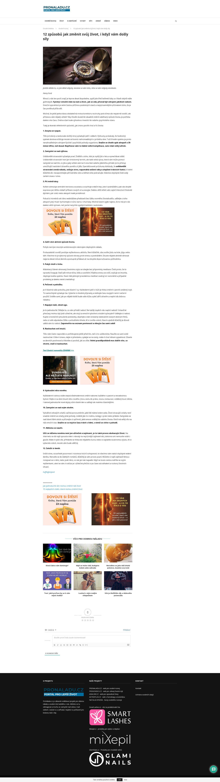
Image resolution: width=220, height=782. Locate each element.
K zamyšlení (72, 21)
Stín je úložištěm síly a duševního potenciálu (118, 594)
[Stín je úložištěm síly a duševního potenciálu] (118, 580)
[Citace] (73, 645)
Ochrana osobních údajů (144, 695)
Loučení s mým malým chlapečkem (87, 594)
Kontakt (138, 688)
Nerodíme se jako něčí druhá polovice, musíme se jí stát (118, 566)
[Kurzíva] (57, 645)
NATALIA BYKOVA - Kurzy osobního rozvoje (105, 700)
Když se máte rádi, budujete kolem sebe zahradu (87, 566)
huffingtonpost (49, 472)
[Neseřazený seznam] (70, 645)
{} (83, 645)
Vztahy (83, 21)
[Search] (176, 21)
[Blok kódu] (77, 645)
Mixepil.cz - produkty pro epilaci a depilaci (104, 729)
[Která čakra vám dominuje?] (57, 553)
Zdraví (98, 21)
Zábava (107, 21)
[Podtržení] (61, 645)
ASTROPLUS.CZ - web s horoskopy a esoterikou (107, 697)
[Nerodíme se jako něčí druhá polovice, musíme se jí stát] (118, 553)
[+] (86, 645)
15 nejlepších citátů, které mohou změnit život (62, 489)
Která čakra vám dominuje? (57, 565)
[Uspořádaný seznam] (67, 645)
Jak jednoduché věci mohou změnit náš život (62, 486)
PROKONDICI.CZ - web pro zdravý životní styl (106, 691)
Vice (125, 780)
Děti (90, 21)
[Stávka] (64, 645)
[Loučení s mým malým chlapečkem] (88, 580)
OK (119, 780)
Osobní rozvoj (50, 21)
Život (62, 21)
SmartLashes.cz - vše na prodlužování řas (104, 707)
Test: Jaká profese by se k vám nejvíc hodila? (57, 594)
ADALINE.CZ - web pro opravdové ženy (103, 694)
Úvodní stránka (48, 28)
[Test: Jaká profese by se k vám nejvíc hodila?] (57, 580)
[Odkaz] (80, 645)
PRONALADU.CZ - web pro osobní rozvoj (104, 688)
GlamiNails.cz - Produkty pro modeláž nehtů (105, 750)
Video (115, 21)
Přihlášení (126, 630)
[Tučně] (54, 645)
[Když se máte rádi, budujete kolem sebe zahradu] (88, 553)
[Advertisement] (135, 8)
